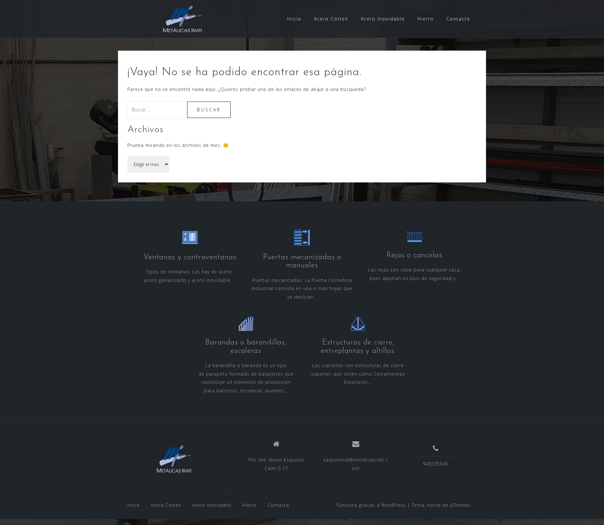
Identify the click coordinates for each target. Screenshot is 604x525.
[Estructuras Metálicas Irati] (174, 459)
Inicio (294, 19)
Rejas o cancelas (414, 255)
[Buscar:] (157, 110)
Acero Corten (331, 19)
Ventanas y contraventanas (189, 257)
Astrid (434, 505)
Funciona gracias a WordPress (371, 505)
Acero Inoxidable (383, 19)
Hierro (425, 19)
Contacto (458, 19)
